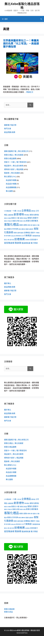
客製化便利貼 (34, 215)
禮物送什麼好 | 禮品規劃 (13, 169)
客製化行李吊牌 (12, 229)
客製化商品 (23, 218)
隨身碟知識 (26, 243)
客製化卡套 (15, 218)
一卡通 (14, 211)
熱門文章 (7, 128)
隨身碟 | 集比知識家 (12, 173)
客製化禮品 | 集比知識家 (13, 155)
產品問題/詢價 (9, 132)
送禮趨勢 (27, 239)
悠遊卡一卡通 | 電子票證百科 (15, 162)
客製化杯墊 (16, 221)
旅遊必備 (13, 236)
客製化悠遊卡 (32, 218)
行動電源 (28, 235)
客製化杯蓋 (23, 221)
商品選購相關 (11, 187)
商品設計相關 (11, 184)
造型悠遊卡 (34, 239)
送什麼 (12, 240)
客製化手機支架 (8, 221)
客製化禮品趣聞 (10, 158)
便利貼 (33, 211)
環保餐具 (18, 236)
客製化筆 (29, 225)
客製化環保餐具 (32, 221)
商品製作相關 (11, 180)
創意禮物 (19, 214)
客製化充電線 (7, 218)
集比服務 (9, 191)
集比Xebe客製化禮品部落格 (22, 6)
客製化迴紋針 (29, 229)
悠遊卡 (32, 232)
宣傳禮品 (27, 233)
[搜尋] (30, 105)
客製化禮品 (11, 224)
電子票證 (34, 243)
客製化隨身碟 (9, 609)
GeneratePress (22, 633)
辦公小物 (6, 240)
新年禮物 (8, 236)
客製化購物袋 (21, 229)
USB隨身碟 (7, 211)
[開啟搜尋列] (41, 19)
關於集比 (7, 283)
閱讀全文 (29, 92)
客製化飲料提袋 (19, 233)
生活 (22, 236)
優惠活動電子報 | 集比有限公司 (16, 151)
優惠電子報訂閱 (10, 125)
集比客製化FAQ (10, 176)
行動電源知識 (36, 236)
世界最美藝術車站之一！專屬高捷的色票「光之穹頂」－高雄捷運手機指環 (21, 43)
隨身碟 (18, 242)
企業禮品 (26, 210)
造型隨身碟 (9, 243)
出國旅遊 (10, 215)
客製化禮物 (23, 225)
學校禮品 (26, 215)
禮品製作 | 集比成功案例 (13, 166)
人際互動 (19, 211)
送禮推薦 (19, 239)
